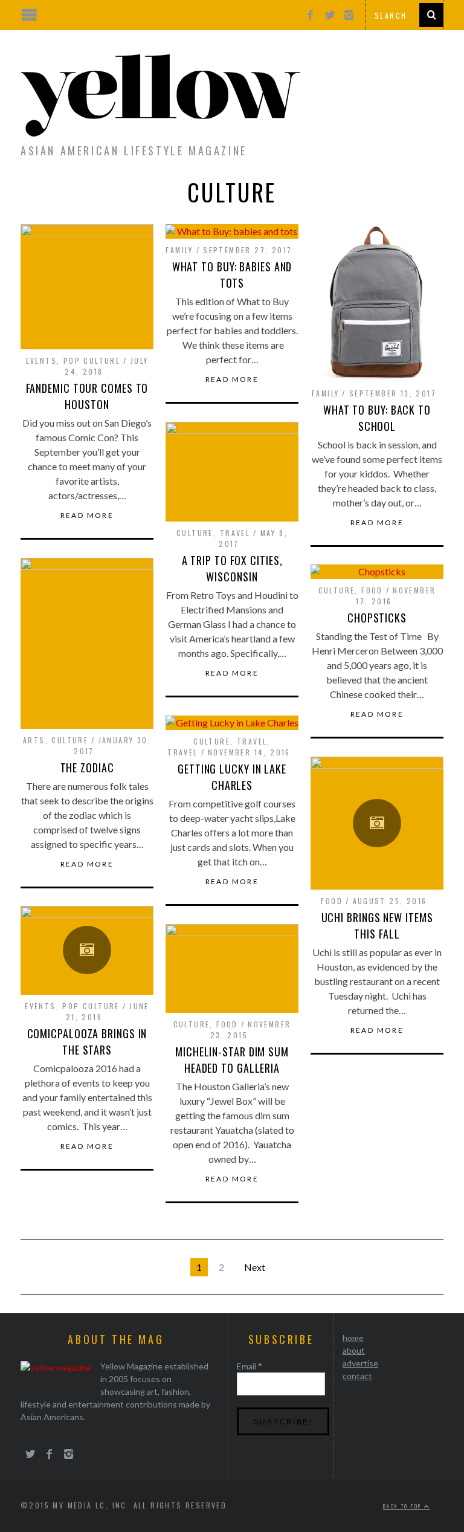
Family (179, 250)
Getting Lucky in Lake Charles (232, 777)
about (354, 1350)
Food (372, 590)
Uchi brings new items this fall (377, 926)
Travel (235, 533)
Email (249, 1366)
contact (357, 1376)
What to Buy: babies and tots (232, 275)
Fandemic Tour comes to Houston (87, 396)
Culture (194, 533)
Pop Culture (91, 360)
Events (41, 360)
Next (254, 1267)
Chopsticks (377, 617)
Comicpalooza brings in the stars (87, 1042)
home (353, 1338)
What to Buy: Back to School (377, 418)
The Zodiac (87, 767)
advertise (360, 1363)
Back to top (403, 1506)
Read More (87, 515)
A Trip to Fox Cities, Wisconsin (232, 568)
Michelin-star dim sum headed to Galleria (232, 1060)
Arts (34, 740)
